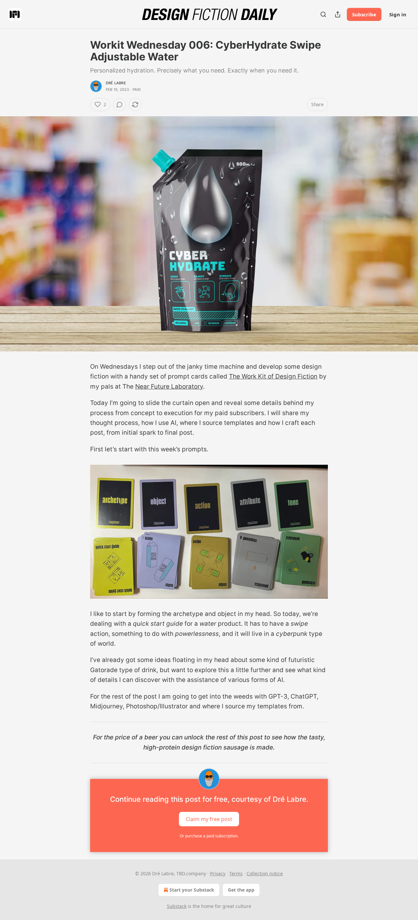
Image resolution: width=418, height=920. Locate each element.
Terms (236, 873)
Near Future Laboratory (169, 386)
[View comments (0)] (119, 104)
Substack (176, 906)
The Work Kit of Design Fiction (273, 376)
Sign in (397, 14)
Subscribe (364, 14)
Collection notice (265, 873)
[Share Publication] (337, 14)
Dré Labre (116, 83)
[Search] (323, 14)
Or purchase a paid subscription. (209, 836)
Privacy (217, 873)
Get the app (241, 890)
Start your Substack (191, 890)
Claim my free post (209, 819)
